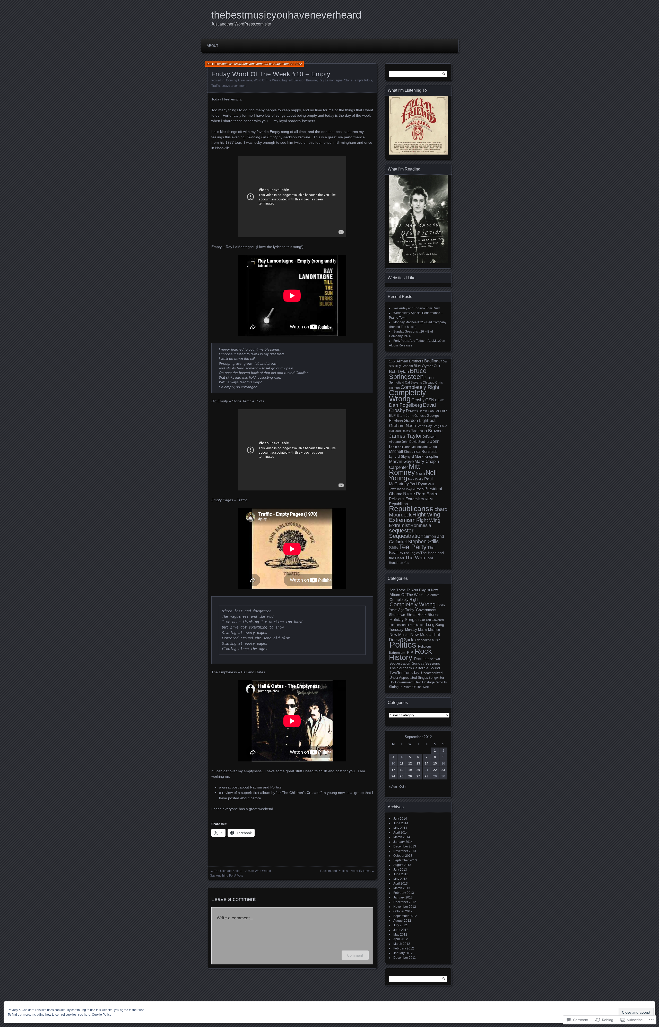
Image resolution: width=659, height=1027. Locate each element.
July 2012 (400, 925)
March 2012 (401, 944)
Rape (409, 493)
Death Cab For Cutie (433, 411)
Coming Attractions (239, 80)
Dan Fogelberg (405, 405)
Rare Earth (426, 493)
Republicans (409, 509)
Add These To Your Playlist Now (413, 590)
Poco (419, 489)
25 (401, 776)
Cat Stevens (413, 382)
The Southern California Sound (414, 668)
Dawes (412, 411)
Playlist (410, 489)
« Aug (393, 786)
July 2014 (400, 818)
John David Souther (415, 442)
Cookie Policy (101, 1014)
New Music (399, 635)
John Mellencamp (416, 447)
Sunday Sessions (426, 663)
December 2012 (404, 902)
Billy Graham (404, 366)
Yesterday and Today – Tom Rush (416, 308)
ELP (392, 416)
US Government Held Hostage (412, 682)
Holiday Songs (403, 619)
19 (410, 770)
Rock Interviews (427, 659)
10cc (392, 361)
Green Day (424, 426)
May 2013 (400, 879)
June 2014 (400, 823)
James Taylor (405, 436)
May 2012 (400, 934)
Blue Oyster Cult (427, 366)
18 (401, 770)
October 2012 (402, 911)
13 (418, 763)
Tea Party (413, 546)
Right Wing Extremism (414, 517)
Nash (420, 473)
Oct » (402, 786)
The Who (415, 557)
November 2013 (404, 851)
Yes (406, 563)
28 (426, 776)
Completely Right (420, 387)
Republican (398, 504)
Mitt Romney (404, 469)
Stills (393, 548)
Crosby (417, 400)
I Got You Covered (431, 620)
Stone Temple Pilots (358, 80)
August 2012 (402, 920)
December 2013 (404, 846)
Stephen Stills (423, 541)
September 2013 (405, 860)
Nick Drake (415, 479)
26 (410, 776)
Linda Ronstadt (424, 451)
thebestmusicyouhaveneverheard (286, 15)
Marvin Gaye (401, 461)
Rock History (410, 654)
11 (401, 763)
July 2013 (400, 869)
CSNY (439, 400)
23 (443, 770)
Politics (402, 644)
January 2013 (403, 897)
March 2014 (401, 837)
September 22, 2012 (287, 64)
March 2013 (401, 888)
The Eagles (412, 553)
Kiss (407, 452)
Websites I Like (401, 278)
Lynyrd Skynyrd (401, 457)
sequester (401, 530)
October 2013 (402, 856)
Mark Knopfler (426, 456)
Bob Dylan (399, 371)
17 (393, 770)
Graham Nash (402, 425)
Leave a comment (233, 86)
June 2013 (400, 874)
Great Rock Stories (423, 614)
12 (410, 763)
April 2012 (400, 939)
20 (418, 770)
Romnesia (420, 525)
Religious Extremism (406, 499)
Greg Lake (439, 426)
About (212, 46)
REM (429, 499)
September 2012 (405, 916)
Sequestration (406, 536)
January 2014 (403, 842)
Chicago (429, 382)
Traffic (215, 86)
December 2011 (404, 958)
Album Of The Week (406, 595)
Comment (355, 955)
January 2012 (403, 953)
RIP (410, 652)
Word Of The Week (267, 80)
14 (426, 763)
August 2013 (402, 865)
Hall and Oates (399, 431)
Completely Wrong (407, 395)
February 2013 (403, 893)
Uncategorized (432, 673)
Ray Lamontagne (330, 80)
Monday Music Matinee (422, 630)
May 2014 (400, 828)
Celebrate (432, 595)
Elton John (405, 416)
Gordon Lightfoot (420, 420)
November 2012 (404, 907)
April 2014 (400, 832)
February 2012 (403, 948)
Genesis (420, 416)
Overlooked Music (427, 640)
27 (418, 776)
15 (435, 763)
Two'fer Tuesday (404, 672)
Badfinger (433, 361)
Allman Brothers (409, 361)
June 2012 (400, 930)
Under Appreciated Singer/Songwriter (416, 678)
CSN (429, 399)
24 (393, 776)
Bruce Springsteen (408, 373)
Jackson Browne (305, 80)
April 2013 (400, 883)
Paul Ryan (418, 484)
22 (435, 770)
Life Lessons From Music (406, 625)
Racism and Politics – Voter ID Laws (345, 871)
